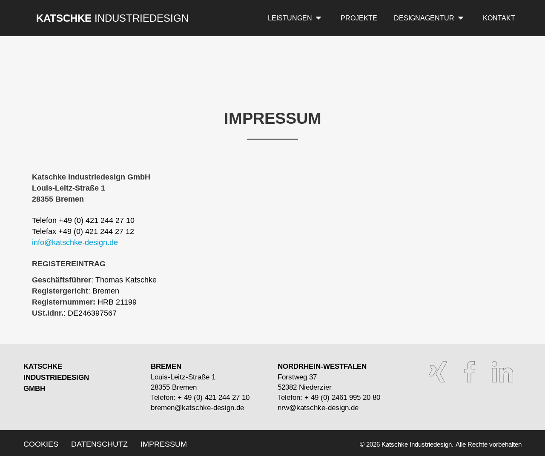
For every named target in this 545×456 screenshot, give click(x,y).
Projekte (359, 18)
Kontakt (499, 18)
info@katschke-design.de (75, 242)
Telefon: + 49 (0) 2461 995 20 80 (329, 397)
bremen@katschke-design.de (197, 408)
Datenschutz (99, 444)
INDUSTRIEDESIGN (112, 18)
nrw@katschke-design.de (318, 408)
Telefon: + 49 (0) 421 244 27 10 (200, 397)
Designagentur (424, 18)
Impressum (164, 444)
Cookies (40, 444)
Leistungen (290, 18)
